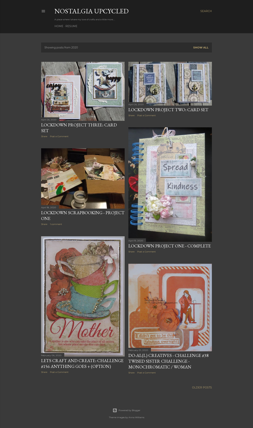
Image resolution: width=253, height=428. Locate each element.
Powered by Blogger (129, 410)
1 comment (56, 224)
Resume (71, 26)
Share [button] (44, 136)
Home (58, 26)
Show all (201, 47)
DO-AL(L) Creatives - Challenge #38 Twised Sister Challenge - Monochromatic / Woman (168, 361)
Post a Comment (59, 136)
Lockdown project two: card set (168, 109)
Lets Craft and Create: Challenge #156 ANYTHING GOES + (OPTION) (82, 363)
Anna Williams (136, 417)
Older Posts (202, 387)
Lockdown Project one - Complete (169, 246)
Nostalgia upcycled (91, 11)
